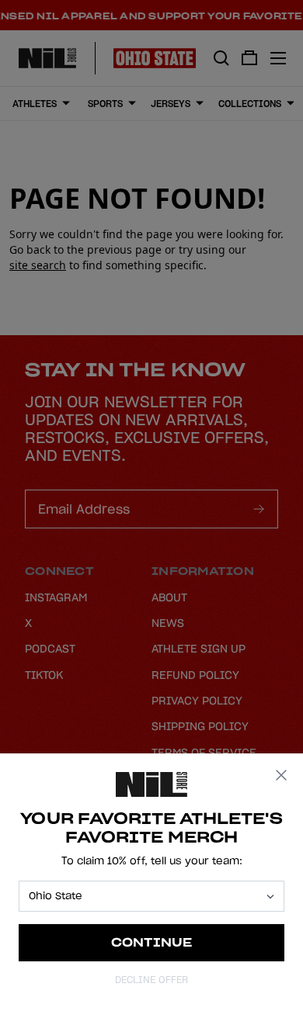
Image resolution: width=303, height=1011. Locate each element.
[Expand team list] (270, 896)
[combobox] (144, 896)
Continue (152, 942)
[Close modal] (281, 775)
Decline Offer (151, 979)
